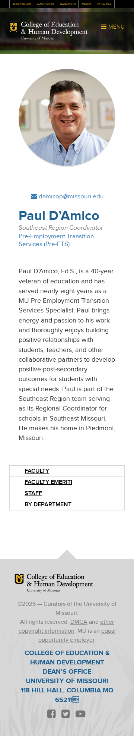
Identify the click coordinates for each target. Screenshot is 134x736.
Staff (33, 493)
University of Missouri (37, 38)
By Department (48, 504)
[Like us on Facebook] (51, 714)
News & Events (68, 4)
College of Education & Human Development (54, 29)
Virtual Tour (104, 4)
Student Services (22, 4)
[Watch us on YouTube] (80, 714)
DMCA (78, 622)
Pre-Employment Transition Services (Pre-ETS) (56, 240)
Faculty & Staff (45, 4)
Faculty (37, 471)
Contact (86, 4)
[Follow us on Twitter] (65, 714)
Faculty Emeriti (48, 482)
